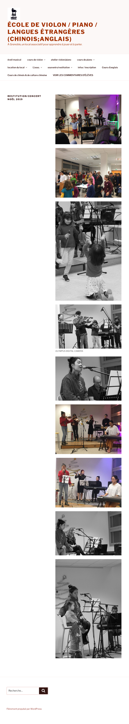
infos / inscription (87, 67)
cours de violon (35, 59)
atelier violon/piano (61, 59)
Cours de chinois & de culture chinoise (27, 75)
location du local (16, 67)
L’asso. (36, 67)
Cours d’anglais (110, 67)
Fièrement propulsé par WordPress (24, 708)
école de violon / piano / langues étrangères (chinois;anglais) (53, 31)
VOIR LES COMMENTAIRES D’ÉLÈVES (73, 75)
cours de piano (84, 59)
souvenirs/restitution (59, 67)
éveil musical (14, 59)
